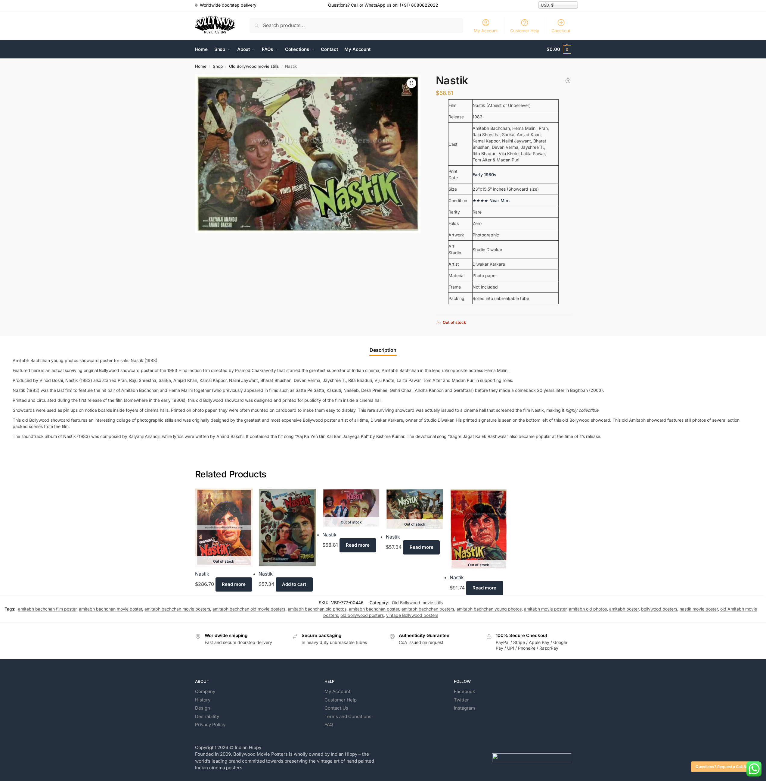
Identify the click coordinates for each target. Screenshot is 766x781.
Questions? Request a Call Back (724, 766)
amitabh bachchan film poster (47, 608)
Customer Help (524, 30)
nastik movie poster (699, 608)
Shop (218, 66)
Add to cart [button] (294, 584)
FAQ (328, 724)
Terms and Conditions (347, 716)
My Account (486, 30)
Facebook (464, 691)
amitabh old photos (588, 608)
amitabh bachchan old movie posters (248, 608)
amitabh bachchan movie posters (177, 608)
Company (205, 691)
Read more (234, 584)
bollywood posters (659, 608)
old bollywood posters (362, 615)
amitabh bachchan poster (374, 608)
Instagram (464, 708)
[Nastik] (287, 528)
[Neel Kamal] (568, 81)
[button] (559, 49)
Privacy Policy (210, 724)
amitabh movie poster (545, 608)
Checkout (560, 30)
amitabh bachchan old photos (317, 608)
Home (200, 66)
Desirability (207, 716)
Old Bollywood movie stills (254, 66)
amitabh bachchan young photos (489, 608)
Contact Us (336, 708)
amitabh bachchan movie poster (110, 608)
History (202, 700)
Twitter (461, 700)
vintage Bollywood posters (412, 615)
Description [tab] (383, 350)
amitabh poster (624, 608)
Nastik (202, 574)
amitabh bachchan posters (428, 608)
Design (202, 708)
